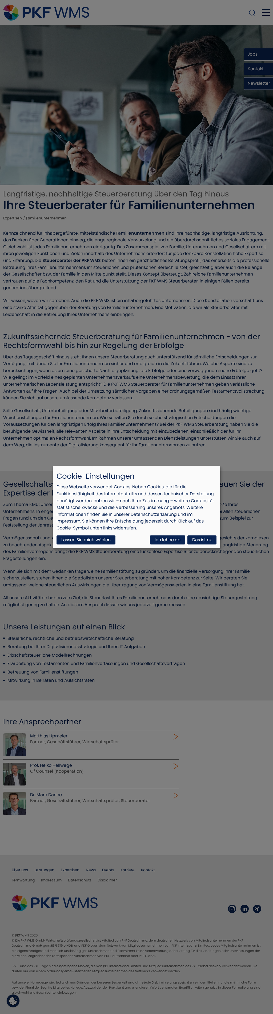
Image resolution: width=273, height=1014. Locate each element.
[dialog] (136, 507)
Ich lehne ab (167, 540)
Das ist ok (202, 540)
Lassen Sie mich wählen (86, 540)
